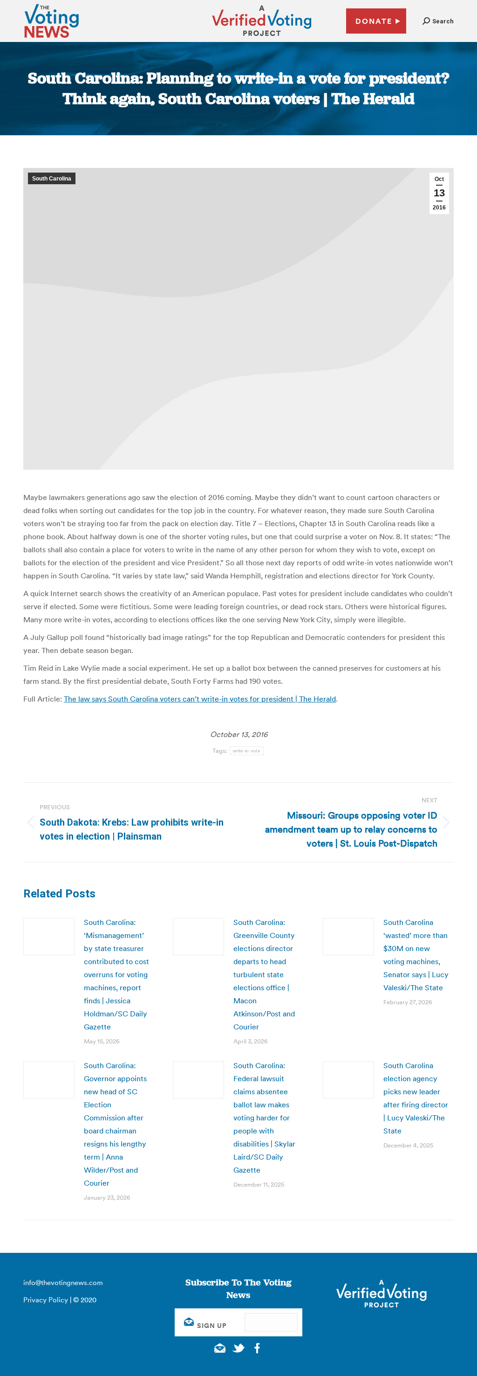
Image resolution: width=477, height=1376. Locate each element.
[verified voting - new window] (262, 37)
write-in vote (246, 750)
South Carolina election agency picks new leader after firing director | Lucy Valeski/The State (415, 1098)
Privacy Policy (45, 1299)
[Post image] (49, 936)
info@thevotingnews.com (63, 1282)
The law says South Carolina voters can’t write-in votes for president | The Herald (200, 698)
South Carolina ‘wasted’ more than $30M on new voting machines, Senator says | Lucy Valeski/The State (416, 954)
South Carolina (51, 178)
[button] (438, 21)
